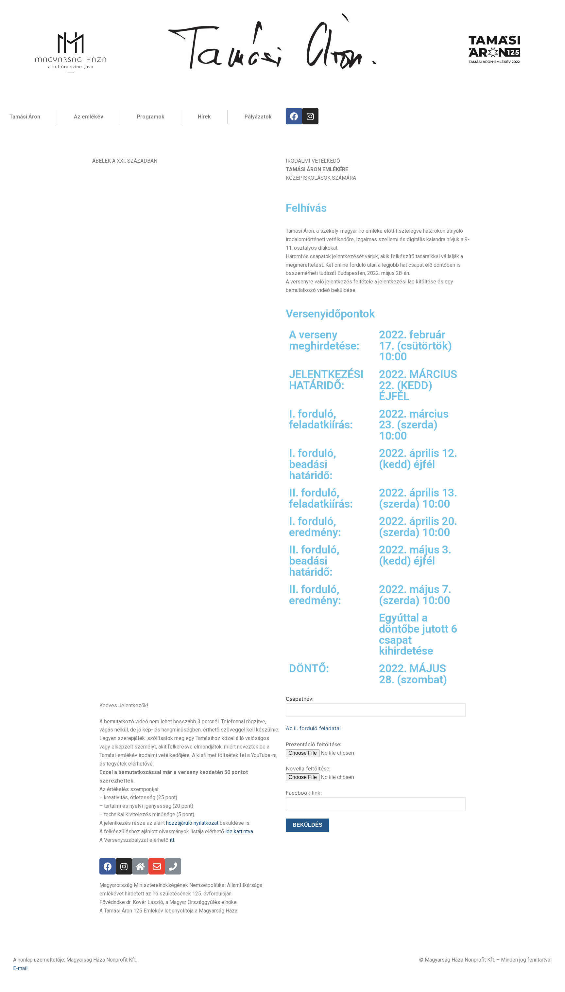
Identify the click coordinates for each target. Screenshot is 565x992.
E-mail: (20, 968)
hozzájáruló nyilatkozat (192, 823)
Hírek (204, 117)
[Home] (140, 866)
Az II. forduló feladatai (313, 728)
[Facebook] (294, 116)
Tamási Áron (24, 117)
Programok (150, 117)
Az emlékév (88, 117)
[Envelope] (156, 866)
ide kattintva (239, 831)
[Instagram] (310, 116)
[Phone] (173, 866)
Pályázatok (258, 117)
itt (172, 840)
